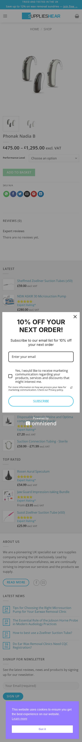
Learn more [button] (19, 718)
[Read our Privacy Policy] (71, 387)
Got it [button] (42, 729)
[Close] (75, 316)
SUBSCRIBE (41, 401)
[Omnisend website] (41, 421)
